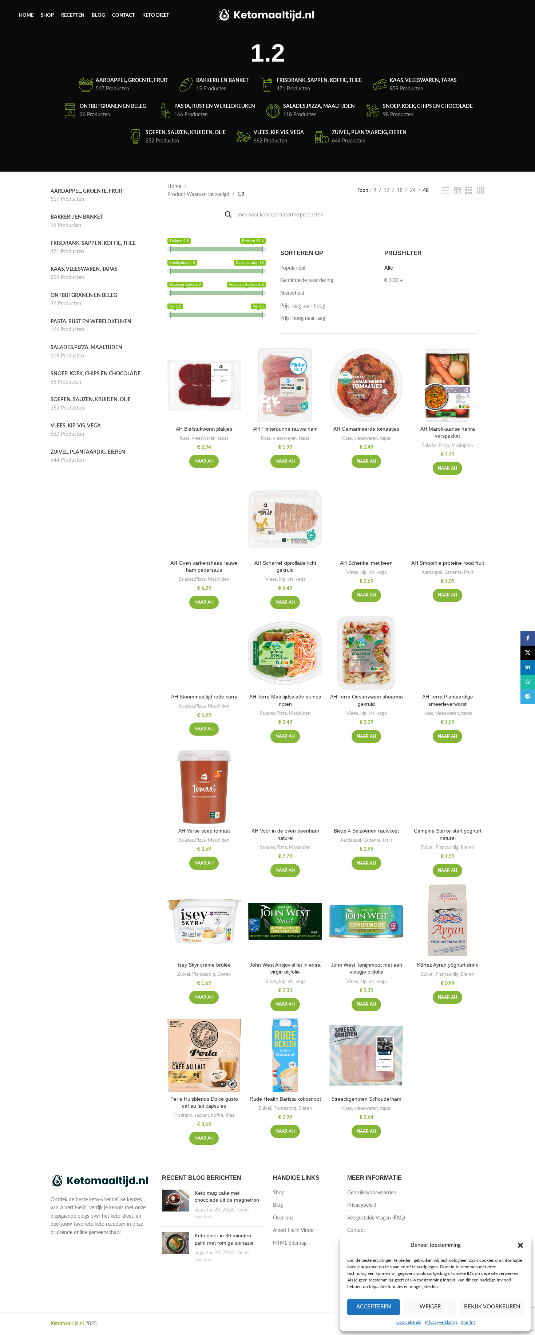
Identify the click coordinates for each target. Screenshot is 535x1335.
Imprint (468, 1322)
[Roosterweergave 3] (468, 190)
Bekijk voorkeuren (492, 1306)
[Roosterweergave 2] (457, 190)
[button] (520, 1245)
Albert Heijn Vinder (294, 1230)
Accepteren (373, 1306)
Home (174, 186)
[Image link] (101, 1181)
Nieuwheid (292, 293)
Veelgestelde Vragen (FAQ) (376, 1218)
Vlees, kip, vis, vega (285, 579)
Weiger (430, 1306)
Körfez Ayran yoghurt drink (447, 965)
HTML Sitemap (290, 1243)
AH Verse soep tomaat (204, 831)
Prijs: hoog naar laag (302, 318)
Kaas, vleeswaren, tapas (204, 438)
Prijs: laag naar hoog (302, 306)
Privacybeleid (361, 1205)
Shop (279, 1192)
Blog (278, 1205)
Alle (388, 268)
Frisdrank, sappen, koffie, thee (204, 1115)
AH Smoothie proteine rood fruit (447, 563)
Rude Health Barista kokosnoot (285, 1099)
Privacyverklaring (441, 1322)
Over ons (283, 1218)
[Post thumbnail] (175, 1205)
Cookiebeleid (408, 1322)
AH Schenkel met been (366, 563)
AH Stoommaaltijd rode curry (204, 697)
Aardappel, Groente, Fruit (447, 572)
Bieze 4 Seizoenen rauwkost (366, 831)
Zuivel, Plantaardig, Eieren (447, 847)
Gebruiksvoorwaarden (371, 1192)
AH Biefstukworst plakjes (204, 429)
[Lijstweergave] (445, 190)
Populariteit (293, 268)
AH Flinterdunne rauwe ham (285, 429)
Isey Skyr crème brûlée (204, 965)
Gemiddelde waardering (306, 280)
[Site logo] (268, 15)
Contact (356, 1230)
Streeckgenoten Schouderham (366, 1099)
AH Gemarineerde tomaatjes (366, 429)
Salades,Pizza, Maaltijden (447, 445)
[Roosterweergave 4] (480, 190)
